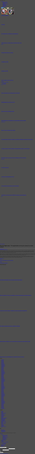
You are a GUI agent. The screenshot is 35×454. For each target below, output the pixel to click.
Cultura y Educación (5, 2)
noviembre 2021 (3, 394)
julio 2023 (2, 382)
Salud (2, 84)
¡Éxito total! (3, 24)
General (2, 1)
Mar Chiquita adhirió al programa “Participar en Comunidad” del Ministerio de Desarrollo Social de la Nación (17, 139)
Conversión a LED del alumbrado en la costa (7, 176)
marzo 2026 (2, 362)
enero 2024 (2, 378)
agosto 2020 (2, 403)
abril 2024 (2, 376)
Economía (2, 81)
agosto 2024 (2, 374)
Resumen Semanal (3, 423)
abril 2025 (2, 369)
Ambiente (2, 411)
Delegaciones (2, 413)
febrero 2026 (2, 363)
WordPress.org (3, 431)
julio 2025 (2, 367)
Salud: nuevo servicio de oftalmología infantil (7, 111)
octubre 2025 (2, 365)
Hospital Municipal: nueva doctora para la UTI (8, 102)
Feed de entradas (3, 430)
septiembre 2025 (3, 366)
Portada (2, 421)
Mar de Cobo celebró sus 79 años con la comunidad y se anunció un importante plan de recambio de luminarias (15, 295)
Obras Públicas (4, 83)
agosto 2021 (2, 396)
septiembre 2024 (3, 373)
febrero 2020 (2, 407)
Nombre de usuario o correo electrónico (4, 448)
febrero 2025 (2, 370)
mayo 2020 (2, 405)
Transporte (4, 6)
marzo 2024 (2, 377)
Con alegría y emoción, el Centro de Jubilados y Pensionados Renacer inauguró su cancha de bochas (15, 148)
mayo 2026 (2, 361)
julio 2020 (2, 404)
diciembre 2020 (3, 401)
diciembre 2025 (3, 364)
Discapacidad (4, 4)
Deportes (2, 44)
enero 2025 (2, 371)
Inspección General (5, 5)
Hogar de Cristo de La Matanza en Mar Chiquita (8, 130)
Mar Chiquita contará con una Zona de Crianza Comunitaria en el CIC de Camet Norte (13, 157)
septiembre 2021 (3, 395)
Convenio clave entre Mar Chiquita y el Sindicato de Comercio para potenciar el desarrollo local (13, 310)
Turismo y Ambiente (3, 426)
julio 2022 (2, 389)
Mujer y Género (3, 419)
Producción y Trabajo (3, 422)
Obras (2, 82)
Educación (2, 416)
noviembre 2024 (3, 372)
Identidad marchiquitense (5, 15)
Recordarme (2, 451)
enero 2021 (2, 400)
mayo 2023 (2, 383)
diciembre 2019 (3, 408)
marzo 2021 (2, 399)
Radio (2, 196)
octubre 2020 (2, 402)
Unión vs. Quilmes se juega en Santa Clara (7, 80)
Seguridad (4, 3)
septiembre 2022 (3, 388)
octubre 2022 (2, 387)
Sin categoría (2, 425)
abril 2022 (2, 391)
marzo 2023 (2, 384)
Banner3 (2, 412)
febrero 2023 (2, 385)
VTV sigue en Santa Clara (5, 167)
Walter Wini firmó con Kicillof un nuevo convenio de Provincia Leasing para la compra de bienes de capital (15, 341)
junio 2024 (2, 375)
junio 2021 (2, 397)
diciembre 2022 (3, 386)
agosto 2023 (2, 381)
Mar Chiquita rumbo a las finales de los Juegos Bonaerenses (9, 33)
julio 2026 (2, 360)
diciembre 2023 (3, 379)
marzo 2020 (2, 406)
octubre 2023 (2, 380)
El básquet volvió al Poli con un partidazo (7, 52)
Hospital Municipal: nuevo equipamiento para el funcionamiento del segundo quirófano (13, 120)
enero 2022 (2, 393)
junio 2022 (2, 390)
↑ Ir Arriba (1, 433)
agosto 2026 (2, 359)
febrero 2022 (2, 392)
